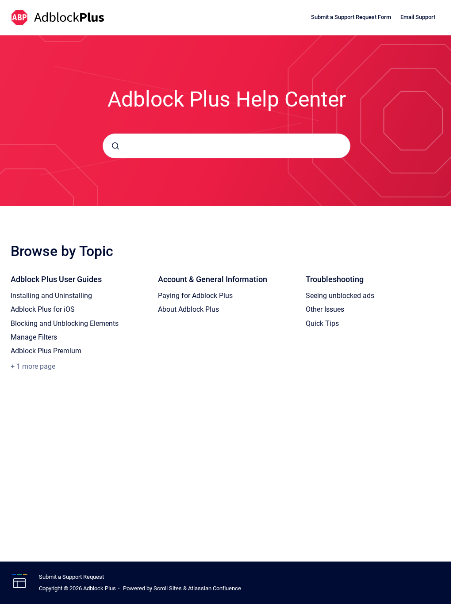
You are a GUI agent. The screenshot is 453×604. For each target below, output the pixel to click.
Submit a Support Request (71, 576)
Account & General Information (212, 279)
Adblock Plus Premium (46, 351)
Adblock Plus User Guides (56, 279)
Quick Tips (322, 323)
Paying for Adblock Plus (195, 295)
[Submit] (115, 146)
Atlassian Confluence (214, 588)
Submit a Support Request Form (351, 17)
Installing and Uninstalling (51, 295)
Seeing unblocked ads (340, 295)
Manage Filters (34, 337)
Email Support (417, 17)
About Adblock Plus (188, 309)
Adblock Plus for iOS (43, 309)
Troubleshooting (335, 279)
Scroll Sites (168, 588)
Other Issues (325, 309)
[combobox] (226, 146)
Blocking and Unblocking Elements (65, 323)
